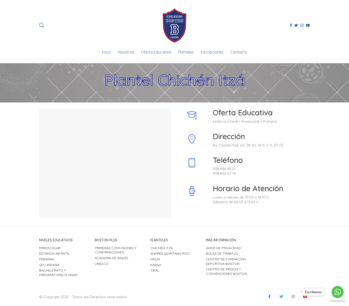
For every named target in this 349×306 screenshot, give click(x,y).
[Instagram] (293, 296)
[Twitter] (281, 296)
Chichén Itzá (161, 248)
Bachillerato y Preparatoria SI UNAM (58, 272)
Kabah (155, 265)
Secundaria (49, 265)
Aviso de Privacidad (223, 248)
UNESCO (101, 264)
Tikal (154, 270)
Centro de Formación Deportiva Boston (226, 261)
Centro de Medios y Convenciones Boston (226, 271)
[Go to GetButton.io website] (337, 301)
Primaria (46, 259)
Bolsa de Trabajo (222, 253)
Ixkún (155, 259)
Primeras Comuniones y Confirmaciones (115, 250)
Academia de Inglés (111, 258)
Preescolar (49, 248)
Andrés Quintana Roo (170, 253)
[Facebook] (269, 296)
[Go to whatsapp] (338, 292)
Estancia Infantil (54, 253)
